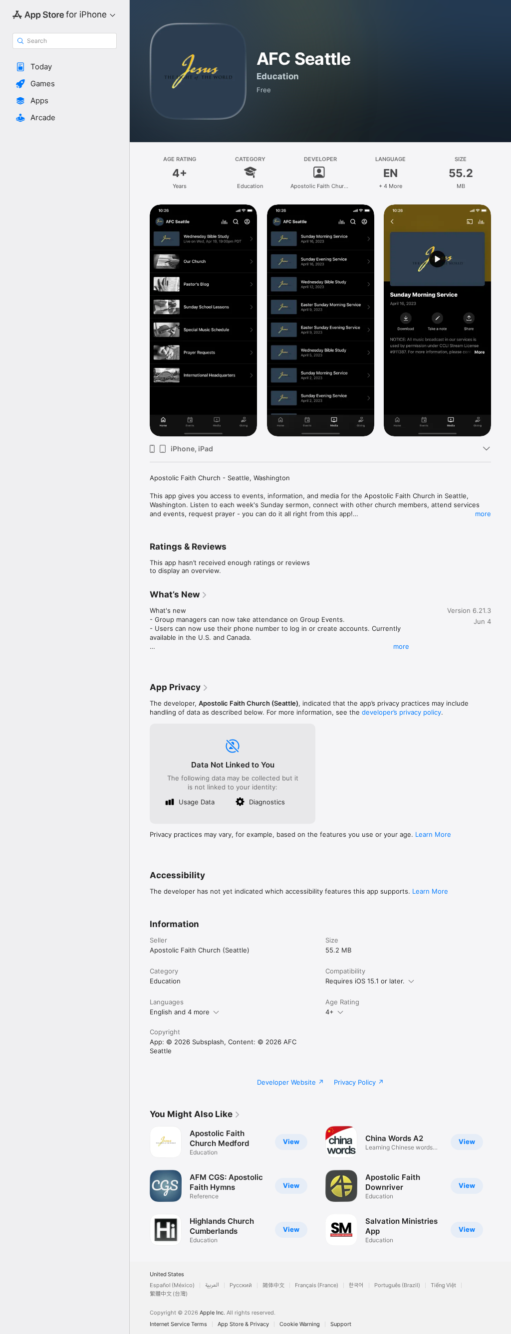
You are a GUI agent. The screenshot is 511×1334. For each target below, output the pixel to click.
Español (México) (172, 1285)
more (483, 514)
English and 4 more (180, 1012)
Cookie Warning (299, 1324)
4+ (329, 1012)
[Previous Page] (140, 1186)
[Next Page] (501, 1186)
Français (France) (316, 1285)
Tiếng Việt (443, 1285)
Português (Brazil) (397, 1285)
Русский (241, 1285)
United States (167, 1274)
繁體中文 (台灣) (169, 1294)
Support (340, 1324)
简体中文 (273, 1285)
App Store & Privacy (243, 1324)
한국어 (356, 1285)
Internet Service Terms (178, 1324)
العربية (212, 1285)
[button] (64, 66)
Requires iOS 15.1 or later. (365, 981)
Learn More (433, 834)
